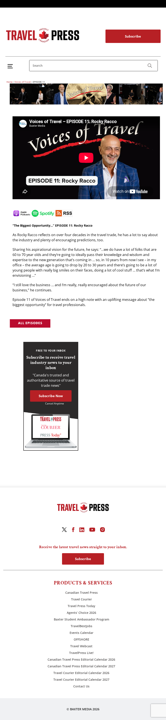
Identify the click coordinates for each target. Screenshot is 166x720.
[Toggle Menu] (11, 66)
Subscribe (133, 36)
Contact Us (81, 686)
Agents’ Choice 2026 (81, 613)
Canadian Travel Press (81, 593)
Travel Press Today (81, 606)
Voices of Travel (22, 81)
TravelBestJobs (81, 626)
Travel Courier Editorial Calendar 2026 (81, 673)
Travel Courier (81, 599)
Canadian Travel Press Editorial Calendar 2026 (81, 659)
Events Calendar (81, 633)
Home (9, 81)
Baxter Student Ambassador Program (81, 619)
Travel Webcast (81, 646)
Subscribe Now (51, 396)
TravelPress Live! (81, 653)
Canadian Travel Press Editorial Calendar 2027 (81, 666)
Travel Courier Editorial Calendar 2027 (81, 679)
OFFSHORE (81, 639)
